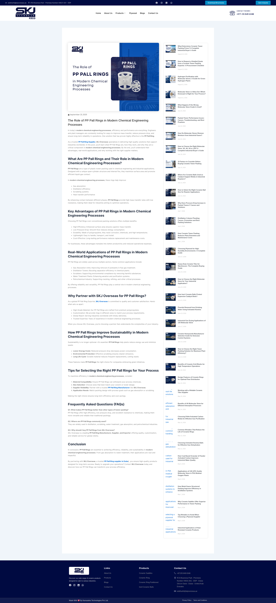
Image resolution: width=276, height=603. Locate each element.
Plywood (133, 13)
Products (120, 13)
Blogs (142, 13)
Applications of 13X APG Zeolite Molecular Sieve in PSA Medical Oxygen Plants (190, 473)
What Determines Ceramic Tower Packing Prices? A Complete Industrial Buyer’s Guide (190, 48)
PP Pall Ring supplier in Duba (116, 461)
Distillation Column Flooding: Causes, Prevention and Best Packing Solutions (189, 220)
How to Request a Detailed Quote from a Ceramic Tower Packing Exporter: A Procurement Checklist (191, 63)
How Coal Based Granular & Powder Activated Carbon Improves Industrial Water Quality (191, 458)
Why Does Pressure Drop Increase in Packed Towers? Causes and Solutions (191, 205)
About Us (108, 13)
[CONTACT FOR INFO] (232, 13)
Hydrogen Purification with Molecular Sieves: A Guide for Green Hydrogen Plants (191, 79)
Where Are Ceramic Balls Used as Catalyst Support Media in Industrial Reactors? (191, 177)
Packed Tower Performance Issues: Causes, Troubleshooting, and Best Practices (191, 120)
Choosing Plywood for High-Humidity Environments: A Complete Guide (191, 251)
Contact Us (153, 13)
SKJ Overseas (101, 301)
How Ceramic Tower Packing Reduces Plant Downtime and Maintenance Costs (189, 235)
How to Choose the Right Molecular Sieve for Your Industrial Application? (191, 281)
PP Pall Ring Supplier (86, 142)
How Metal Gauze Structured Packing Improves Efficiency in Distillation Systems (189, 488)
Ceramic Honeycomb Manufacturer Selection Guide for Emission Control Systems (191, 336)
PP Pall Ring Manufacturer (119, 388)
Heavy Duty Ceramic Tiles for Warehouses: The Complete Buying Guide (191, 266)
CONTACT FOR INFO (243, 11)
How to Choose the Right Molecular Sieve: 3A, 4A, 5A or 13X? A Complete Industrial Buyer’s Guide (191, 148)
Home (98, 13)
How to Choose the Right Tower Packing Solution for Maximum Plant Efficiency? (191, 351)
